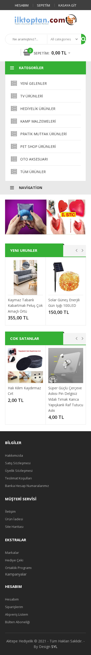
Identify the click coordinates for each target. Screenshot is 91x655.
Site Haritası (14, 526)
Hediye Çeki (14, 560)
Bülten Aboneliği (17, 622)
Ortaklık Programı (18, 567)
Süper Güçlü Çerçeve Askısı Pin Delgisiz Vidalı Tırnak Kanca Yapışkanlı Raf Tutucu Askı (65, 399)
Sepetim (43, 5)
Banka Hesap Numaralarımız (27, 485)
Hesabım (22, 5)
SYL (54, 646)
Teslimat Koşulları (18, 478)
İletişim (10, 511)
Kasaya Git (67, 5)
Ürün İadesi (14, 519)
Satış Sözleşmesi (18, 463)
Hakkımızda (14, 455)
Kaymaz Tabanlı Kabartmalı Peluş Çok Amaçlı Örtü (25, 305)
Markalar (12, 552)
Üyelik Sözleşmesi (19, 470)
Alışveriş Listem (16, 614)
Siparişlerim (14, 607)
